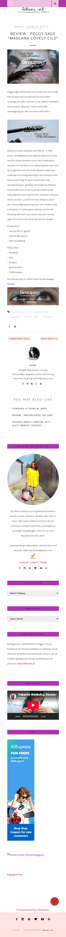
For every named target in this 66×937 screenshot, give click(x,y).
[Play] (11, 716)
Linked (34, 562)
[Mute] (49, 716)
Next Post (48, 339)
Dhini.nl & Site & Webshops (31, 312)
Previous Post (20, 339)
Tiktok (43, 562)
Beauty (20, 26)
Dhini (33, 365)
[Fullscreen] (54, 716)
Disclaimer (44, 909)
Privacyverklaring (26, 909)
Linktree (23, 562)
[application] (33, 705)
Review (47, 317)
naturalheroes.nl (26, 663)
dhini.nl (48, 930)
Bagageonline (15, 874)
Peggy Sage (32, 317)
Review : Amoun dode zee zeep (32, 415)
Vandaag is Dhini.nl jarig (29, 408)
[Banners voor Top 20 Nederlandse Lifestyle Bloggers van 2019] (25, 854)
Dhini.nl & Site (37, 26)
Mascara (15, 317)
